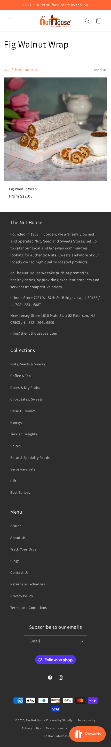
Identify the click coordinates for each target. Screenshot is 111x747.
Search (16, 525)
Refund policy (86, 720)
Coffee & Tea (20, 375)
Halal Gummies (23, 410)
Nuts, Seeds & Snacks (27, 364)
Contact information (58, 736)
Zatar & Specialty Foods (30, 457)
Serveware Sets (22, 469)
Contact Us (19, 572)
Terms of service (57, 728)
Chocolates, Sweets (26, 399)
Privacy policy (31, 728)
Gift (13, 480)
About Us (18, 537)
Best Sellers (20, 492)
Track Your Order (24, 549)
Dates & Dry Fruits (25, 387)
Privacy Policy (21, 596)
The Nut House (35, 720)
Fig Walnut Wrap (23, 189)
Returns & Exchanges (27, 584)
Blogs (15, 561)
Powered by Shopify (59, 720)
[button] (10, 21)
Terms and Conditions (28, 607)
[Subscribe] (81, 641)
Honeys (16, 422)
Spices (15, 446)
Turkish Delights (23, 434)
